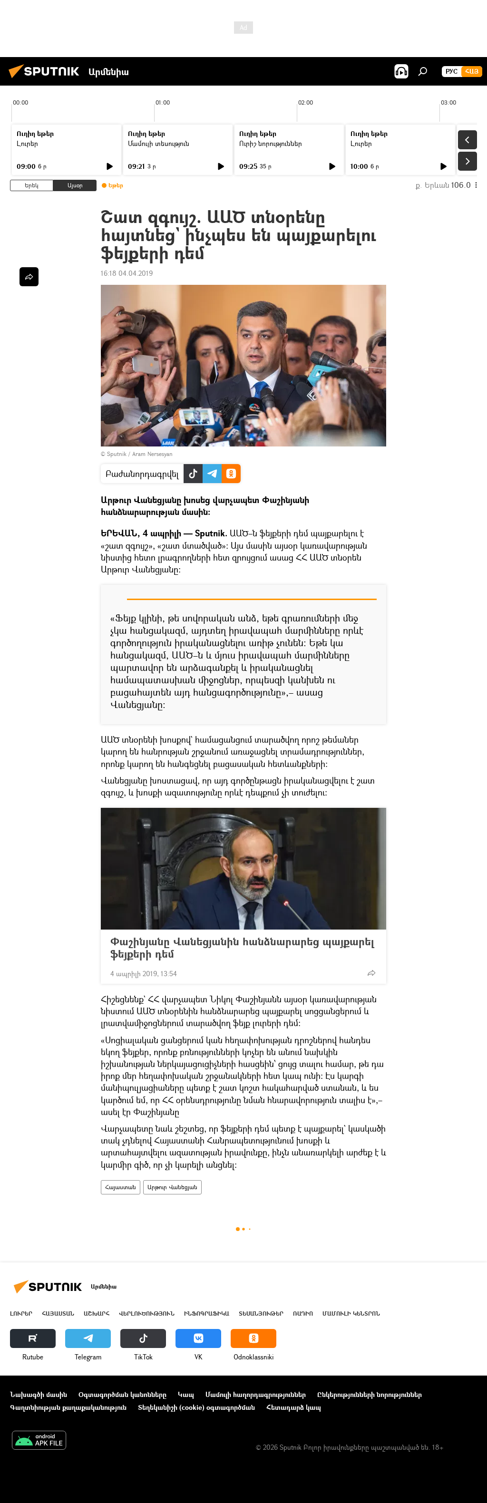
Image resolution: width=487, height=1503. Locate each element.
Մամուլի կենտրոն (351, 1313)
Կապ (186, 1394)
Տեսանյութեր (261, 1313)
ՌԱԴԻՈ (303, 1313)
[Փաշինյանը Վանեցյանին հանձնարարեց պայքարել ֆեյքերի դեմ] (243, 869)
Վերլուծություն (147, 1313)
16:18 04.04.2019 (127, 273)
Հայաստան (120, 1187)
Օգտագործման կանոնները (122, 1394)
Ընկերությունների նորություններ (369, 1394)
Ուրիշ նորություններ (270, 143)
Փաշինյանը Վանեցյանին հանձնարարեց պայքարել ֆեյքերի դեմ (242, 947)
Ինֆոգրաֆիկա (206, 1313)
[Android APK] (39, 1441)
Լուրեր (27, 143)
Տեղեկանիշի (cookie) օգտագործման (196, 1407)
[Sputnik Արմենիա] (46, 79)
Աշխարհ (96, 1313)
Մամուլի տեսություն (158, 143)
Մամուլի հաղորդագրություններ (255, 1394)
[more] (371, 972)
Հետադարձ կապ (293, 1407)
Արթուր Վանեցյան (172, 1187)
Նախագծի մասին (38, 1394)
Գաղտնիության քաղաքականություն (68, 1407)
